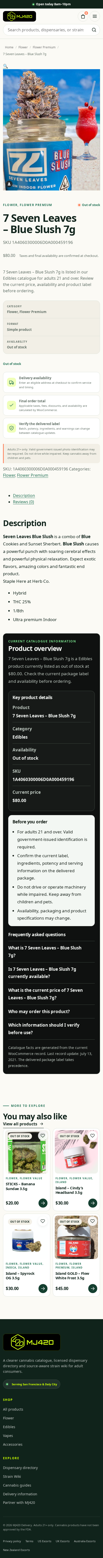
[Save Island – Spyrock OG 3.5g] (43, 1221)
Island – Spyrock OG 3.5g (20, 1276)
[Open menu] (95, 16)
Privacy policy (12, 1541)
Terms (29, 1541)
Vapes (8, 1435)
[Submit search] (94, 29)
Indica (11, 1267)
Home (9, 47)
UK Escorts (63, 1541)
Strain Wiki (12, 1476)
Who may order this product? (39, 1011)
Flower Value (31, 1178)
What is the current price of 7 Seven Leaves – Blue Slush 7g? (45, 994)
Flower (23, 47)
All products (13, 1409)
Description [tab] (24, 495)
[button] (5, 66)
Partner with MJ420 (19, 1502)
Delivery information (20, 1494)
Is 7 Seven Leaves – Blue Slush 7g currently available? (42, 973)
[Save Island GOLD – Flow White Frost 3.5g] (92, 1221)
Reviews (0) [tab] (23, 502)
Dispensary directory (20, 1467)
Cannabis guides (17, 1485)
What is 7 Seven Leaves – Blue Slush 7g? (45, 951)
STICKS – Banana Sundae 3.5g (20, 1186)
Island (61, 1182)
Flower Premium (44, 47)
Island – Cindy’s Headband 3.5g (69, 1190)
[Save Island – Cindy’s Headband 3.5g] (92, 1135)
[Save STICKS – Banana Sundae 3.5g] (43, 1135)
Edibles (9, 1426)
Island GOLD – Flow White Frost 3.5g (72, 1276)
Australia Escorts (85, 1541)
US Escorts (44, 1541)
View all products (20, 1124)
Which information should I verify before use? (44, 1028)
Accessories (12, 1444)
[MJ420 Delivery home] (19, 16)
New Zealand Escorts (16, 1550)
